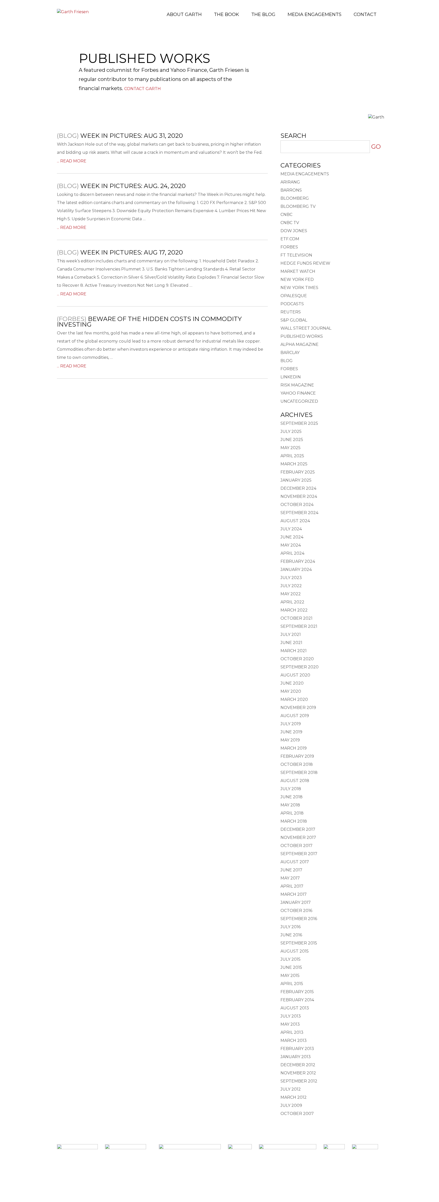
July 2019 (290, 723)
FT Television (296, 255)
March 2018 (293, 821)
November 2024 (298, 496)
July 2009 (291, 1105)
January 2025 (295, 480)
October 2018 (296, 764)
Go (376, 146)
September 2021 (298, 626)
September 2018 (299, 772)
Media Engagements (314, 14)
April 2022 (292, 602)
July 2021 (290, 634)
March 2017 (293, 894)
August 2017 (294, 861)
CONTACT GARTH (142, 88)
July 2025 (291, 431)
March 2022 (294, 610)
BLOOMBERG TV (298, 206)
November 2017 (298, 837)
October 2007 (297, 1113)
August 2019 (294, 715)
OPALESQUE (293, 295)
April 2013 (291, 1032)
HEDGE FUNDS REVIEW (305, 263)
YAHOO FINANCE (298, 393)
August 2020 (295, 675)
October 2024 (296, 504)
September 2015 (298, 943)
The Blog (263, 14)
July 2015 (290, 959)
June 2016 (291, 935)
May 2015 (290, 975)
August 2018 (294, 780)
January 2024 (296, 569)
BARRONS (291, 190)
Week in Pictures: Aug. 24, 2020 (133, 186)
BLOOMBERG (294, 198)
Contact (365, 14)
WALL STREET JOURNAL (305, 328)
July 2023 (291, 577)
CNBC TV (289, 222)
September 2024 (299, 512)
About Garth (184, 14)
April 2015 (291, 983)
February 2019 (297, 756)
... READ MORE (71, 161)
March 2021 (293, 650)
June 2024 (291, 537)
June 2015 (291, 967)
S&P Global (293, 320)
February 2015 (297, 991)
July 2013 (290, 1016)
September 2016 (298, 918)
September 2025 (299, 423)
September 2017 (298, 853)
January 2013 (295, 1056)
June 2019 (291, 732)
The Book (226, 14)
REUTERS (290, 312)
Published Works (301, 336)
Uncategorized (299, 401)
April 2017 (291, 886)
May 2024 (290, 545)
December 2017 (297, 829)
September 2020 (299, 667)
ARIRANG (290, 182)
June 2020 (292, 683)
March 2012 (293, 1097)
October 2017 (296, 845)
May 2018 (290, 805)
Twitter (234, 1180)
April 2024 (292, 553)
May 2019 (290, 740)
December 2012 (297, 1064)
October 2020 (297, 658)
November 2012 (298, 1073)
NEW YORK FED (297, 279)
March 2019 (293, 748)
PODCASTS (292, 303)
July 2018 (290, 788)
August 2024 (295, 520)
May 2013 (290, 1024)
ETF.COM (289, 238)
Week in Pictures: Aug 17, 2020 (131, 252)
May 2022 (290, 593)
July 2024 (291, 529)
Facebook (205, 1180)
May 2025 (290, 447)
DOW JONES (293, 230)
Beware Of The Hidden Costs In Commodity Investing (149, 321)
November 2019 (298, 707)
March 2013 (293, 1040)
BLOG (286, 360)
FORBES (289, 247)
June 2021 (291, 642)
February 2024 (297, 561)
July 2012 (290, 1089)
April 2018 (292, 813)
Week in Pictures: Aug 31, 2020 (131, 135)
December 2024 (298, 488)
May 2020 (290, 691)
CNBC (286, 214)
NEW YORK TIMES (299, 287)
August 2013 (294, 1008)
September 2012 (298, 1081)
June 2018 (291, 796)
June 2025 (291, 439)
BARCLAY (290, 352)
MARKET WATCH (297, 271)
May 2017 (290, 878)
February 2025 (297, 472)
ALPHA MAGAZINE (299, 344)
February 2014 (297, 999)
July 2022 (291, 585)
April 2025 (292, 455)
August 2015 (294, 951)
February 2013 (297, 1048)
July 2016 (290, 926)
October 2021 (296, 618)
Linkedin (220, 1180)
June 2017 (291, 870)
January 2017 (295, 902)
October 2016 (296, 910)
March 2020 (294, 699)
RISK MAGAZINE (297, 385)
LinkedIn (290, 377)
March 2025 (293, 464)
